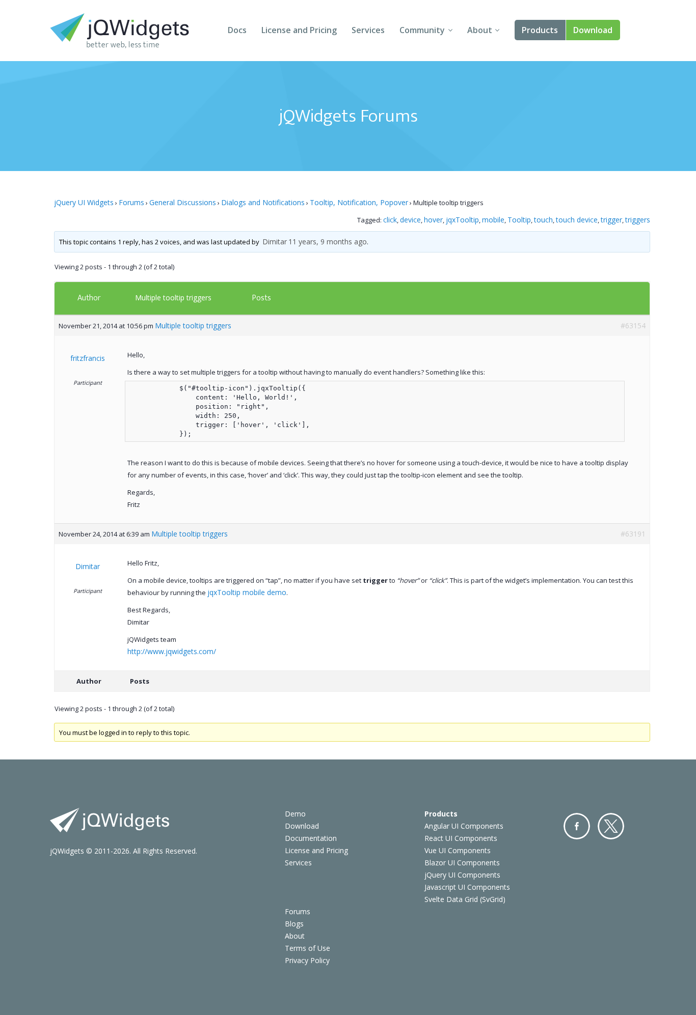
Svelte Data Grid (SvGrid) (464, 899)
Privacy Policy (307, 960)
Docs (237, 30)
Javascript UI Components (467, 887)
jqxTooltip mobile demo (246, 592)
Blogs (294, 923)
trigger (611, 219)
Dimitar (274, 241)
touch (543, 219)
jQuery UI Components (462, 875)
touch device (577, 219)
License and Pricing (299, 30)
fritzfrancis (87, 358)
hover (433, 219)
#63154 (633, 325)
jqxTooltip (462, 219)
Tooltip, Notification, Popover (359, 202)
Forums (131, 202)
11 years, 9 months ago (327, 241)
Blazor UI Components (462, 862)
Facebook (577, 826)
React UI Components (460, 838)
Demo (295, 814)
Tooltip (519, 219)
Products (540, 30)
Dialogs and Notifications (263, 202)
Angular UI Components (463, 826)
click (390, 219)
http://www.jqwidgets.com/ (171, 651)
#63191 (633, 534)
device (410, 219)
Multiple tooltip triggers (173, 297)
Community (422, 30)
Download (592, 30)
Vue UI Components (457, 850)
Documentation (311, 838)
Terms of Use (307, 948)
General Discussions (182, 202)
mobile (493, 219)
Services (368, 30)
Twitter (611, 826)
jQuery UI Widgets (84, 202)
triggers (637, 219)
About (479, 30)
